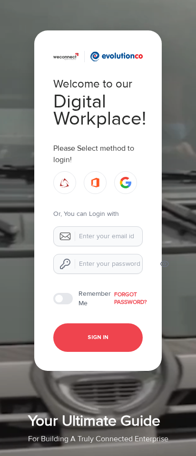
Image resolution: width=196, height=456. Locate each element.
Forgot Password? (130, 298)
